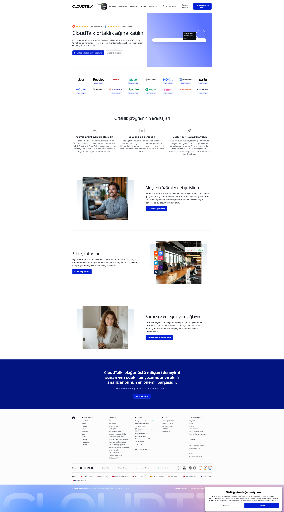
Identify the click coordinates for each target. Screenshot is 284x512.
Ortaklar (143, 6)
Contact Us (105, 468)
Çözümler (113, 6)
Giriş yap (172, 6)
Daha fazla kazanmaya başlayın (88, 53)
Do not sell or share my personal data (200, 488)
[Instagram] (85, 468)
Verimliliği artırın (82, 271)
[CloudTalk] (82, 6)
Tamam (261, 505)
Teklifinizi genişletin (156, 208)
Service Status (164, 468)
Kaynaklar (133, 6)
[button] (164, 6)
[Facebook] (81, 468)
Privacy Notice (122, 468)
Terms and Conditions (142, 468)
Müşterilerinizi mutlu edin (159, 337)
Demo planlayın (142, 396)
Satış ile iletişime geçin (202, 6)
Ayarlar (226, 505)
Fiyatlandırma (154, 6)
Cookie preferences (181, 488)
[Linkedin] (89, 468)
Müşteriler (123, 6)
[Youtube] (92, 468)
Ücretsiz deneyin (185, 6)
